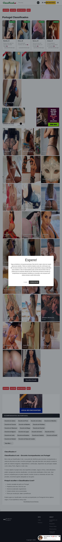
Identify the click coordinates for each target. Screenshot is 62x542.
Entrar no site (34, 282)
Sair (26, 282)
